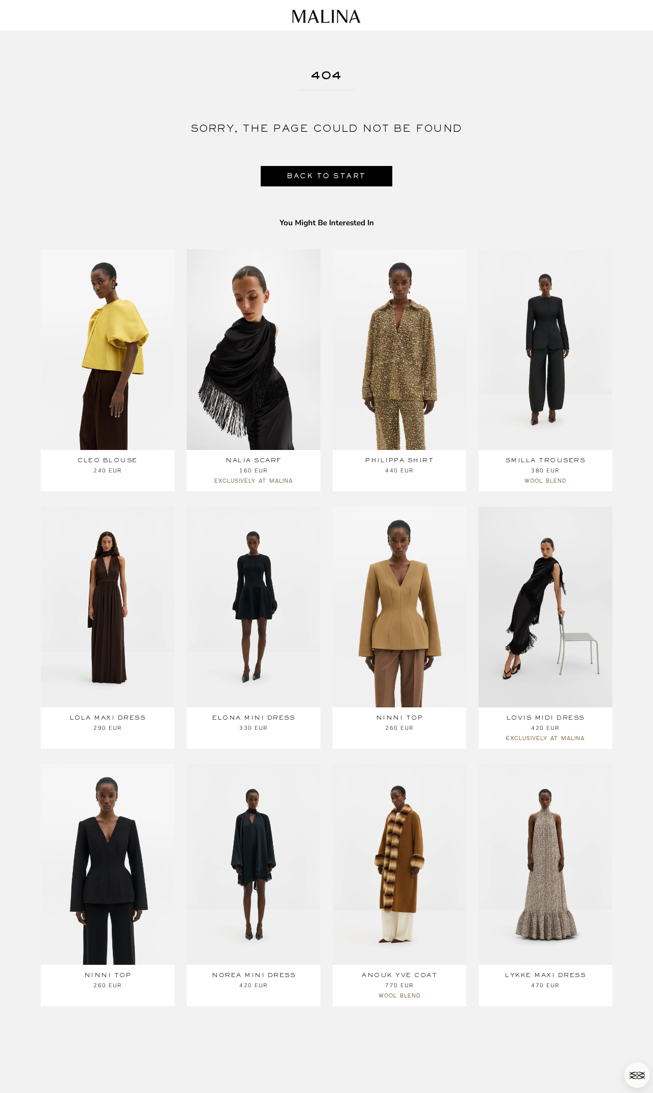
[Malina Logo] (326, 16)
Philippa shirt (399, 460)
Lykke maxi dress (545, 975)
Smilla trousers (546, 460)
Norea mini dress (253, 975)
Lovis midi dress (546, 717)
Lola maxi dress (108, 717)
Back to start (326, 176)
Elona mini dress (253, 717)
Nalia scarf (253, 460)
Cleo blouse (108, 460)
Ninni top (399, 717)
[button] (637, 1075)
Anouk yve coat (399, 975)
